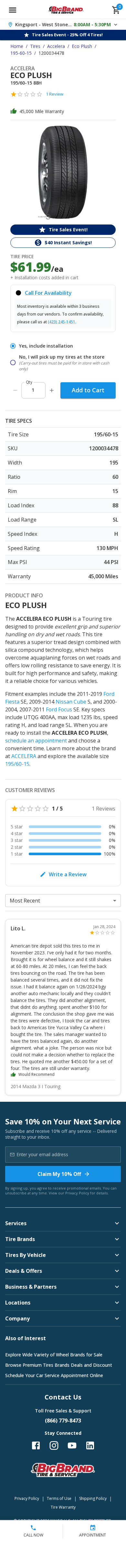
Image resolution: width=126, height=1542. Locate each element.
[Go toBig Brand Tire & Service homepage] (66, 10)
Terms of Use (59, 1498)
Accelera (56, 46)
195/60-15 (17, 763)
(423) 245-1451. (62, 322)
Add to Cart (88, 390)
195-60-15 (21, 53)
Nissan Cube (71, 701)
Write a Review (68, 874)
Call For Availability (48, 292)
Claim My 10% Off (59, 1174)
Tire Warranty (63, 1507)
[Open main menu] (12, 10)
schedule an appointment (36, 740)
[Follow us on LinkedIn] (90, 1445)
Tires (35, 46)
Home (16, 46)
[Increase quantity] (52, 390)
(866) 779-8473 (63, 1420)
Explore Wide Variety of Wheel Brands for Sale (53, 1355)
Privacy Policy (77, 1193)
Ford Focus (59, 709)
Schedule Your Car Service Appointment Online (54, 1375)
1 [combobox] (33, 390)
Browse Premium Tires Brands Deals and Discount (58, 1365)
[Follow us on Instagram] (54, 1445)
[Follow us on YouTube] (72, 1445)
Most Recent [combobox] (25, 900)
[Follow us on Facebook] (36, 1445)
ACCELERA (23, 756)
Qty (29, 382)
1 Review (54, 94)
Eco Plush (82, 46)
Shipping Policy (93, 1498)
